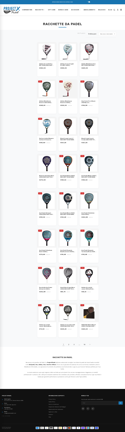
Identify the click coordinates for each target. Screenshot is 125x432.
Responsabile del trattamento (56, 409)
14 (84, 344)
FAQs (50, 417)
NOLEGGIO (101, 10)
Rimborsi (51, 414)
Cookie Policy (52, 401)
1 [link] (63, 344)
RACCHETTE (39, 10)
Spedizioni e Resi (53, 411)
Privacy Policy (52, 399)
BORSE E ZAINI (63, 10)
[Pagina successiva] (90, 344)
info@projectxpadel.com (10, 413)
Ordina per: (92, 34)
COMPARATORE (27, 10)
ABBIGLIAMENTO (89, 10)
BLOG (110, 10)
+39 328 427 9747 (8, 409)
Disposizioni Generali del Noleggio (57, 406)
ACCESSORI (75, 10)
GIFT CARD (51, 10)
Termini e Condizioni (54, 404)
